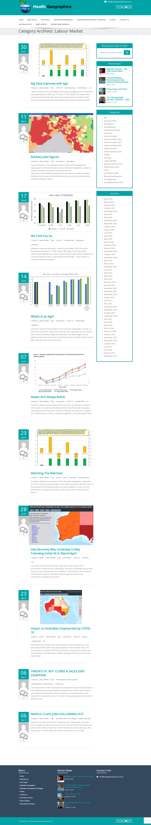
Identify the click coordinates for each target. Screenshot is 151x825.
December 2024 (110, 220)
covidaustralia (69, 240)
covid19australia (69, 88)
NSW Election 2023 (111, 167)
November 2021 (110, 291)
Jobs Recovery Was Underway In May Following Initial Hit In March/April (55, 551)
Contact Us (124, 20)
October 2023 (109, 254)
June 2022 (108, 273)
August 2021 (109, 297)
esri (90, 88)
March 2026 (109, 202)
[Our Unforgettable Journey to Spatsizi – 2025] (103, 100)
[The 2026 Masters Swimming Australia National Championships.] (103, 80)
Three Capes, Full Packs (117, 89)
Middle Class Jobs (85, 718)
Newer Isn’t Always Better (48, 397)
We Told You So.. (42, 236)
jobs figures (70, 161)
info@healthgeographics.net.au (119, 2)
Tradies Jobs (59, 684)
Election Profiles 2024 (113, 142)
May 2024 (108, 239)
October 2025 (109, 208)
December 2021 (110, 288)
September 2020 (111, 316)
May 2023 (108, 261)
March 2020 (109, 328)
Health (41, 558)
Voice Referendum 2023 (113, 182)
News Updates (41, 24)
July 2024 (108, 233)
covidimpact (80, 240)
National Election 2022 (113, 164)
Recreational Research (60, 24)
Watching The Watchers (47, 473)
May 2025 (108, 217)
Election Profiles (110, 136)
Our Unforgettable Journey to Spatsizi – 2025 (118, 98)
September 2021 (111, 294)
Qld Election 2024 (111, 173)
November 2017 (110, 356)
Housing (107, 158)
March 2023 (109, 264)
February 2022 (110, 282)
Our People (45, 20)
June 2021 (108, 301)
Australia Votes (110, 121)
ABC (105, 118)
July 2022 (108, 270)
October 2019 (109, 344)
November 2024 (110, 224)
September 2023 (111, 257)
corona (58, 478)
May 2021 (108, 304)
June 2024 (108, 236)
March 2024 (109, 242)
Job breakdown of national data (42, 684)
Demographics (110, 127)
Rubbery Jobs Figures (45, 157)
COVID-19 (59, 88)
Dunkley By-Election (112, 130)
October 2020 (109, 313)
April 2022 (108, 279)
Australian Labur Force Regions (66, 718)
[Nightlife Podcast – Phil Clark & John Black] (103, 71)
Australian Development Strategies (91, 20)
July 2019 (108, 347)
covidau (84, 637)
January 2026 (109, 205)
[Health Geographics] (45, 6)
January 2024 (109, 248)
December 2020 (110, 307)
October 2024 (109, 227)
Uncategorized (110, 179)
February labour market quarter (66, 680)
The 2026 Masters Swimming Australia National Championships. (118, 80)
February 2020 (110, 331)
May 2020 (108, 325)
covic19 (64, 478)
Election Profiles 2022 (113, 139)
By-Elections (109, 124)
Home (21, 20)
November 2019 (110, 341)
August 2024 (109, 230)
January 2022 (109, 285)
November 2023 (110, 251)
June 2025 (108, 214)
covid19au (72, 478)
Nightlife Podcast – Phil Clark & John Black (117, 70)
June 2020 (108, 322)
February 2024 (110, 245)
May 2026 (108, 199)
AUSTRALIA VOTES (25, 24)
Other (106, 170)
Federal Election (110, 149)
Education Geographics (63, 20)
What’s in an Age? (42, 316)
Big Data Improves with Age (49, 83)
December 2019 (110, 338)
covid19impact (82, 88)
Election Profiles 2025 (113, 145)
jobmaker (35, 245)
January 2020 (109, 334)
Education (108, 133)
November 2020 (110, 310)
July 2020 (108, 319)
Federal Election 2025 (113, 152)
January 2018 (109, 353)
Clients (113, 20)
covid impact (60, 161)
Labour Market (44, 88)
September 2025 (111, 211)
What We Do (32, 20)
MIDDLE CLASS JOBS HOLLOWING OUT (57, 714)
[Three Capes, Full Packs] (103, 91)
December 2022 (110, 267)
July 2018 (108, 350)
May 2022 (108, 276)
